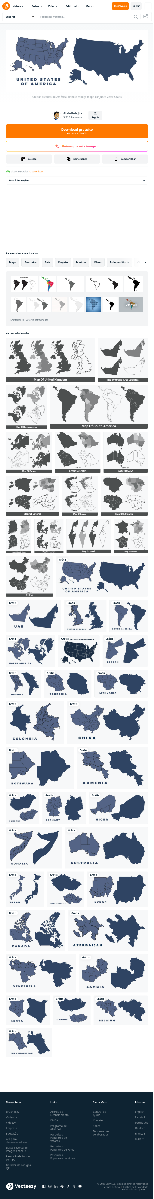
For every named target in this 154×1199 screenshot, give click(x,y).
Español (137, 1116)
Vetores (18, 6)
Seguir (95, 117)
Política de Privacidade (132, 1185)
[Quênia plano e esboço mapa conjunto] (28, 1009)
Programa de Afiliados (58, 1126)
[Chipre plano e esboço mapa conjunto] (72, 1009)
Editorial (71, 6)
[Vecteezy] (6, 6)
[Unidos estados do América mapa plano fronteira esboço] (79, 650)
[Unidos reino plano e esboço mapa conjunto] (85, 614)
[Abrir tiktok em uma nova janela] (67, 1185)
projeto (63, 261)
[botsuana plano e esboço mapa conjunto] (40, 767)
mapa (12, 261)
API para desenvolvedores (16, 1139)
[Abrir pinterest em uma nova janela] (61, 1185)
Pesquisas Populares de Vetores (58, 1136)
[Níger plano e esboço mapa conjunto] (118, 807)
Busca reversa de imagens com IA (17, 1148)
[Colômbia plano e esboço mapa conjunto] (35, 721)
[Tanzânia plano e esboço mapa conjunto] (67, 682)
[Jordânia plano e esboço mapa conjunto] (125, 650)
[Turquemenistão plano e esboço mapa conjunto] (29, 1041)
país (47, 261)
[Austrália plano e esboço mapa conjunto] (106, 846)
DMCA (53, 1119)
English (137, 1110)
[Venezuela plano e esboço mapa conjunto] (41, 972)
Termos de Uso (108, 1185)
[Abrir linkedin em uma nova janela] (55, 1185)
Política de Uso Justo (130, 1188)
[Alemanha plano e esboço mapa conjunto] (64, 807)
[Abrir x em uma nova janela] (73, 1185)
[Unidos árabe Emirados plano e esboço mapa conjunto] (33, 614)
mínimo (81, 261)
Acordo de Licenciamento (59, 1112)
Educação (12, 1132)
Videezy (11, 1121)
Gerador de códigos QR (18, 1165)
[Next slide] (139, 261)
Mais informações (19, 179)
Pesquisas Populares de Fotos (61, 1146)
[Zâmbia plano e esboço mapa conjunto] (113, 972)
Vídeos (52, 6)
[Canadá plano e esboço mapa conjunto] (35, 929)
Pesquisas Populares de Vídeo (58, 1157)
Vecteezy (11, 1116)
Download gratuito (77, 131)
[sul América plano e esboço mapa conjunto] (128, 614)
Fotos (35, 6)
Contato (96, 1119)
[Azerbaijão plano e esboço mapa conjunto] (108, 929)
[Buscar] (136, 16)
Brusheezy (12, 1110)
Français (137, 1132)
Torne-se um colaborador (99, 1131)
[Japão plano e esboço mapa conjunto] (25, 888)
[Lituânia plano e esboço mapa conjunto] (121, 682)
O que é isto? (36, 171)
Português (138, 1121)
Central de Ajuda (98, 1112)
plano (98, 261)
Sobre (95, 1124)
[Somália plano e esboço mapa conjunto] (34, 846)
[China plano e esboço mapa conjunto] (107, 721)
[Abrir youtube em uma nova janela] (80, 1185)
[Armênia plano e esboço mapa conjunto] (112, 767)
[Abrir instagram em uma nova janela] (49, 1185)
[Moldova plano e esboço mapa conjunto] (23, 682)
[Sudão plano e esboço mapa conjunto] (117, 888)
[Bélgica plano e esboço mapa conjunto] (121, 1009)
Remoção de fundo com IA (18, 1156)
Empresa (11, 1127)
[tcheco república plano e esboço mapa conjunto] (65, 888)
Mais (89, 6)
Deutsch (137, 1127)
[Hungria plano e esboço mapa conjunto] (22, 807)
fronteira (30, 261)
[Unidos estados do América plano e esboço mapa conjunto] (102, 575)
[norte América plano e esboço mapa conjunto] (30, 650)
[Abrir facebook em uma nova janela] (43, 1185)
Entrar (136, 6)
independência (119, 261)
